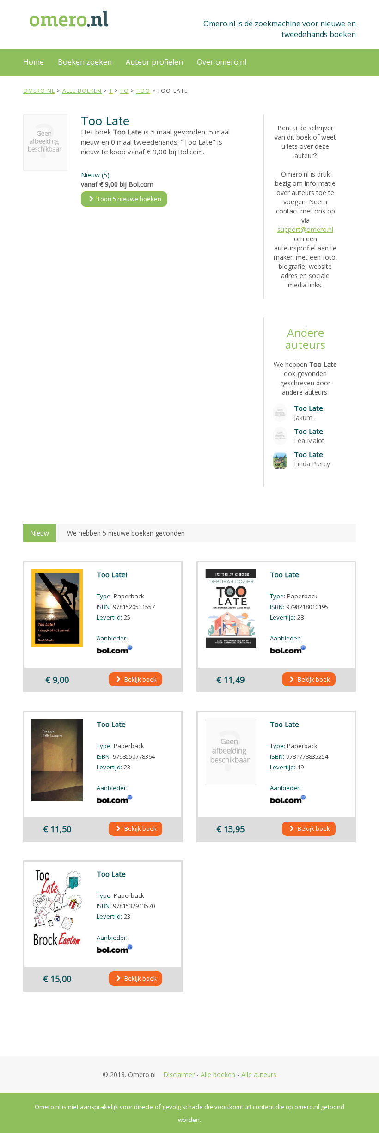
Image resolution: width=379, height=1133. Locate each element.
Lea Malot (309, 440)
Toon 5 (128, 199)
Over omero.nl (221, 62)
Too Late (308, 408)
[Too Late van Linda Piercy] (280, 460)
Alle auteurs (258, 1074)
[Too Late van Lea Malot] (280, 435)
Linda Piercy (312, 463)
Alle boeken (218, 1074)
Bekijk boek (140, 679)
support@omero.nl (305, 229)
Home (33, 62)
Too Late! (112, 574)
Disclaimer (179, 1074)
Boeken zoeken (85, 62)
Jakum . (305, 417)
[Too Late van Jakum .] (280, 412)
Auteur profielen (154, 62)
